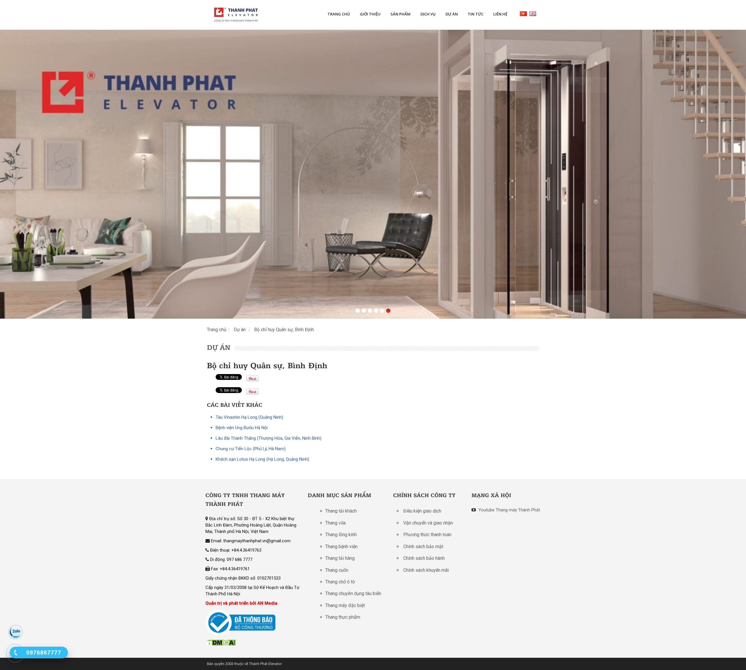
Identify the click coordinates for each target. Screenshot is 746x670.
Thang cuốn (336, 570)
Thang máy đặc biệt (345, 605)
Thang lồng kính (341, 534)
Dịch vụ (428, 14)
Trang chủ (339, 14)
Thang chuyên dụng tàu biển (353, 593)
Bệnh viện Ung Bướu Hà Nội (242, 427)
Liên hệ (500, 14)
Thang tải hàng (340, 558)
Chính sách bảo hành (424, 558)
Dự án (452, 14)
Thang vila (335, 523)
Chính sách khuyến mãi (426, 570)
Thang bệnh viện (341, 546)
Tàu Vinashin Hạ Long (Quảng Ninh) (249, 417)
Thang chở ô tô (340, 582)
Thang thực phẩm (342, 617)
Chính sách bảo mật (423, 546)
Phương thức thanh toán (427, 534)
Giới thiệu (370, 14)
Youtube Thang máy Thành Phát (508, 510)
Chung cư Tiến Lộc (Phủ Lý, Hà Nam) (251, 448)
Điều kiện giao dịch (422, 511)
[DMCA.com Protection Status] (221, 642)
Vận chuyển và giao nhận (428, 523)
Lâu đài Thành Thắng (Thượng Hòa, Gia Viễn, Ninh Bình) (268, 438)
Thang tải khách (341, 511)
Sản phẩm (400, 14)
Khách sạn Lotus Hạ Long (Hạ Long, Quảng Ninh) (262, 459)
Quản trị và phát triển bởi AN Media (241, 603)
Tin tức (475, 14)
